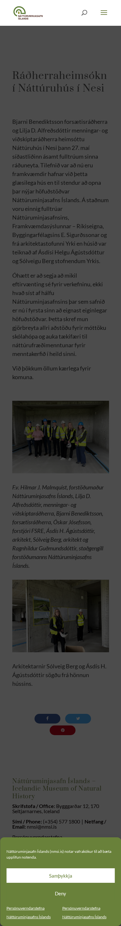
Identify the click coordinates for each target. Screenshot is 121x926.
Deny (60, 893)
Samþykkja (60, 876)
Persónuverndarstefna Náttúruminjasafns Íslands (28, 912)
